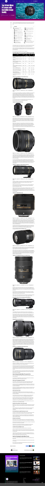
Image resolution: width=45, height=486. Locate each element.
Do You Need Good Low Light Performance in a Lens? (28, 38)
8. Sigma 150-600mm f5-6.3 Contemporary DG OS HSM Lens (17, 42)
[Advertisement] (22, 484)
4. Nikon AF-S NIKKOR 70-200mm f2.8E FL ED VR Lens (18, 35)
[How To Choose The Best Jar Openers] (37, 472)
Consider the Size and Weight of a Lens (30, 41)
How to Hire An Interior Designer (11, 458)
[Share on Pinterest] (13, 15)
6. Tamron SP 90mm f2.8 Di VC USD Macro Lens (18, 38)
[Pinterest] (36, 1)
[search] (31, 1)
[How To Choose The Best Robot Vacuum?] (37, 468)
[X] (34, 1)
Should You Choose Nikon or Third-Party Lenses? (29, 36)
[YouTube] (35, 1)
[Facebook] (33, 1)
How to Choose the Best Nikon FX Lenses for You (28, 31)
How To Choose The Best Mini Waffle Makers (26, 462)
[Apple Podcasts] (37, 1)
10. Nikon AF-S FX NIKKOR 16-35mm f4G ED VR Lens (29, 29)
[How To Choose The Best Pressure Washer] (37, 458)
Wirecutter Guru (38, 481)
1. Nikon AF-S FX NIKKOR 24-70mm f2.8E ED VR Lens (18, 30)
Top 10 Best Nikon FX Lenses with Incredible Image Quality (17, 28)
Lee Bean (3, 14)
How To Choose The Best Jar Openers (25, 471)
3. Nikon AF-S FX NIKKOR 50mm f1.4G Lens (18, 33)
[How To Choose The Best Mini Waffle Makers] (37, 463)
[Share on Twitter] (12, 15)
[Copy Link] (14, 15)
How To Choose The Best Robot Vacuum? (26, 467)
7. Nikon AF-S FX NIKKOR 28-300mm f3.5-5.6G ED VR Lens (18, 40)
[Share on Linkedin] (32, 446)
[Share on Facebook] (11, 15)
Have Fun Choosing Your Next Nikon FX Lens (28, 43)
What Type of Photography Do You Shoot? (29, 33)
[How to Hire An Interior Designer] (11, 463)
